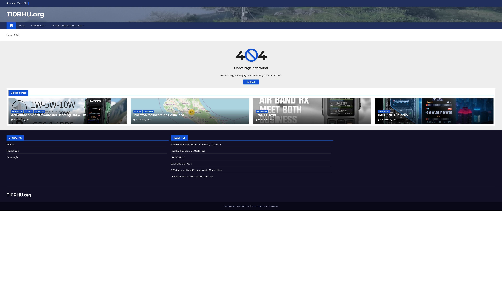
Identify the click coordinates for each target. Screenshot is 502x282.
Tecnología (39, 111)
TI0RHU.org (25, 14)
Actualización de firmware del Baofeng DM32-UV (48, 115)
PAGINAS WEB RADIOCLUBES (67, 26)
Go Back (251, 82)
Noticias (137, 111)
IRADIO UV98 (266, 115)
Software (28, 111)
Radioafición (17, 111)
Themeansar (273, 206)
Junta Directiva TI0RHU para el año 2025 (192, 176)
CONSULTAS (38, 26)
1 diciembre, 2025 (266, 120)
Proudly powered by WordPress (237, 206)
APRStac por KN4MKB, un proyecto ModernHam (196, 170)
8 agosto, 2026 (143, 120)
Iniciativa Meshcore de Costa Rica (158, 115)
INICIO (22, 26)
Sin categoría (261, 111)
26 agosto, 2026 (22, 120)
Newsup (261, 206)
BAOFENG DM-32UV (393, 115)
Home (9, 35)
